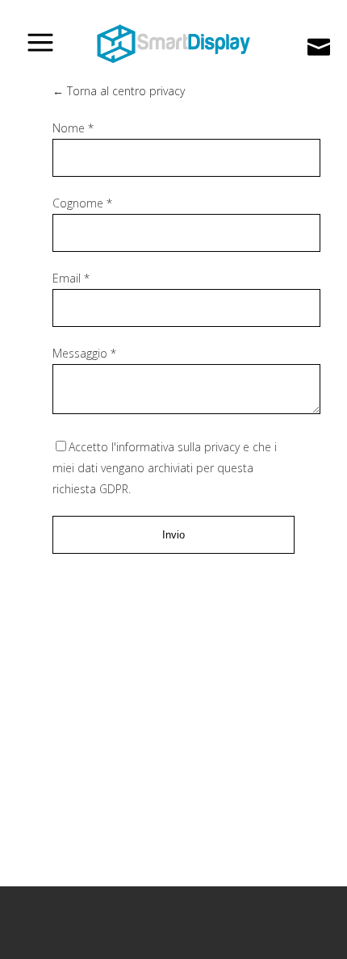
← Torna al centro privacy (118, 90)
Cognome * (82, 203)
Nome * (73, 128)
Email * (71, 278)
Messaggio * (84, 353)
